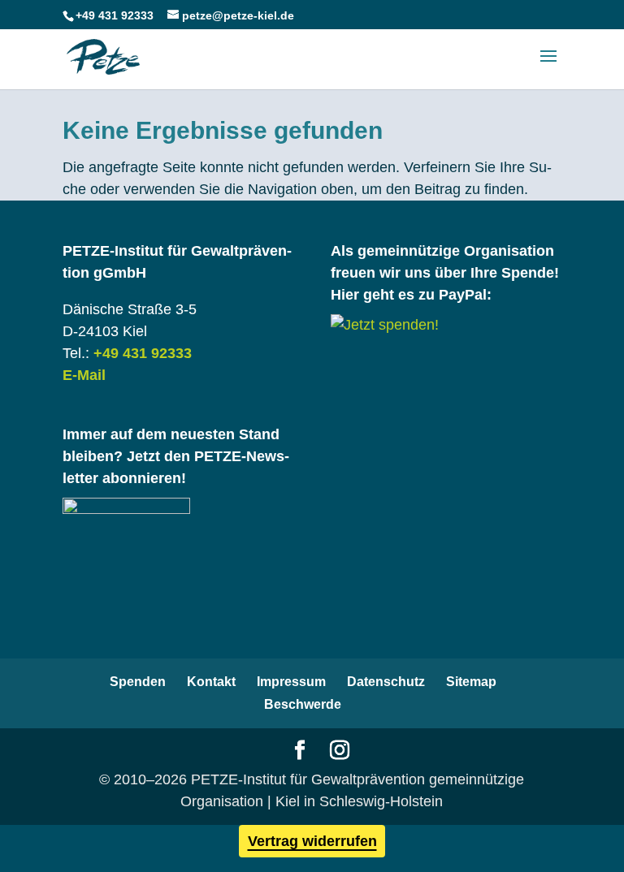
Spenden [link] (138, 682)
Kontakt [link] (211, 682)
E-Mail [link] (84, 375)
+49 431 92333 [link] (142, 353)
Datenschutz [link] (386, 682)
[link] (103, 56)
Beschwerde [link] (302, 704)
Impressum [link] (291, 682)
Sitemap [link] (471, 682)
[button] (548, 66)
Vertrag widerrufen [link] (312, 841)
